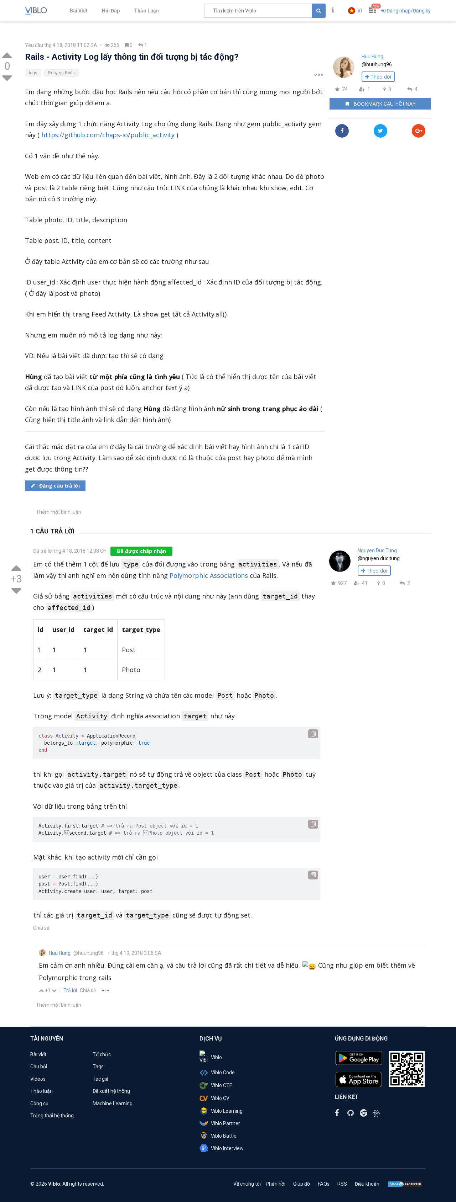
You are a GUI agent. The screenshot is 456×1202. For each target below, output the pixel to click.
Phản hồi (275, 1184)
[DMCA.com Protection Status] (405, 1184)
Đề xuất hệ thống (111, 1091)
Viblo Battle (224, 1136)
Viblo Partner (225, 1123)
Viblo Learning (227, 1111)
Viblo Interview (227, 1148)
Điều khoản (367, 1184)
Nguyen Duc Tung (377, 550)
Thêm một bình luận (58, 512)
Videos (38, 1079)
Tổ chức (102, 1054)
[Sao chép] (313, 733)
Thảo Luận (146, 11)
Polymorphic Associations (209, 575)
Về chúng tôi (247, 1184)
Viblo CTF (221, 1085)
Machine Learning (113, 1103)
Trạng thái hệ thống (52, 1115)
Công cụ (39, 1103)
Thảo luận (41, 1091)
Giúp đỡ (301, 1184)
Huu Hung (372, 56)
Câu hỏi (38, 1066)
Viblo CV (220, 1098)
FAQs (324, 1184)
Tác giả (101, 1079)
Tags (98, 1066)
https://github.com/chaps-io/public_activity (108, 135)
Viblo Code (223, 1072)
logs (33, 72)
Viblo (216, 1057)
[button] (355, 10)
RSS (342, 1184)
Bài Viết (79, 11)
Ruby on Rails (61, 72)
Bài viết (38, 1054)
